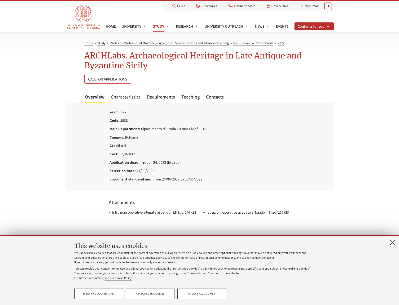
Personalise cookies (150, 294)
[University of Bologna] (84, 17)
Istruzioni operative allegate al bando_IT (239, 212)
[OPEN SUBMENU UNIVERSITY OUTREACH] (246, 26)
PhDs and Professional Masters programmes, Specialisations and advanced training (169, 43)
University (131, 26)
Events (282, 26)
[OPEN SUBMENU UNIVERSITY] (144, 26)
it (328, 6)
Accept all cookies (201, 294)
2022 (281, 43)
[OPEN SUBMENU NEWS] (267, 26)
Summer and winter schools (253, 43)
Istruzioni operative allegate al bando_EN (144, 212)
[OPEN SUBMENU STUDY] (167, 26)
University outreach (224, 26)
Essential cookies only (99, 294)
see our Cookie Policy (118, 278)
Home (111, 26)
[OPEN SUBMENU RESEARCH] (196, 26)
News (259, 26)
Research (184, 26)
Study (158, 26)
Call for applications (107, 79)
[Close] (392, 242)
